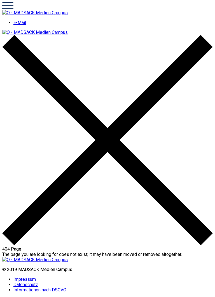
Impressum (24, 279)
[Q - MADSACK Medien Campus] (35, 12)
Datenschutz (25, 284)
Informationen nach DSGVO (39, 290)
